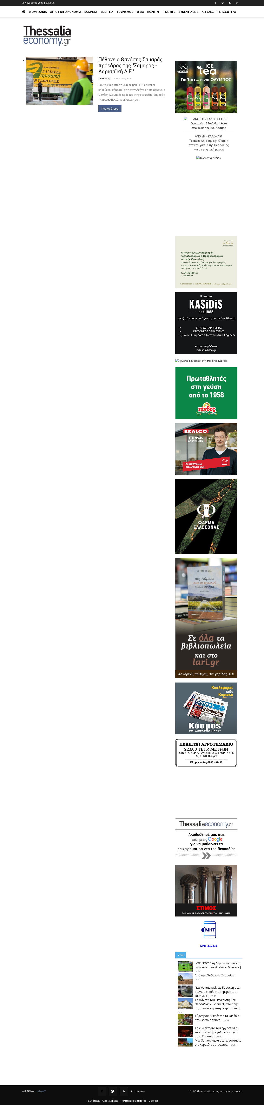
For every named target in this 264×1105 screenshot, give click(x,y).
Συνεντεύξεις (188, 12)
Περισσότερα (109, 108)
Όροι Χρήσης (110, 1101)
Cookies (153, 1101)
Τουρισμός (125, 12)
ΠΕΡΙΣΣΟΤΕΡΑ (226, 12)
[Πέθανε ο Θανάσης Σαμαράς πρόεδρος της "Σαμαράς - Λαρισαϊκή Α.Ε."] (59, 81)
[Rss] (124, 1091)
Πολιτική (153, 12)
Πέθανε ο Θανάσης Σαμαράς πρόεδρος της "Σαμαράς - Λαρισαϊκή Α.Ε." (130, 66)
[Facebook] (102, 1091)
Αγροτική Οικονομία (65, 12)
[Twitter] (113, 1091)
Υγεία (140, 12)
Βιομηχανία (38, 12)
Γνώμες (169, 12)
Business (91, 12)
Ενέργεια (107, 12)
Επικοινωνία (138, 1091)
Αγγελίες (208, 12)
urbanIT (41, 1091)
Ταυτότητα (93, 1101)
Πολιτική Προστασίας (133, 1101)
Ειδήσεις (105, 78)
